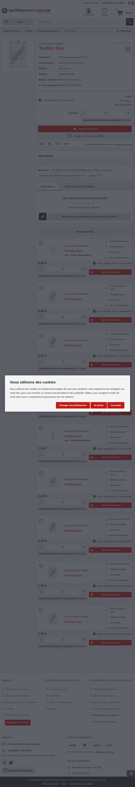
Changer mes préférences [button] (73, 405)
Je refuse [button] (99, 405)
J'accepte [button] (116, 405)
